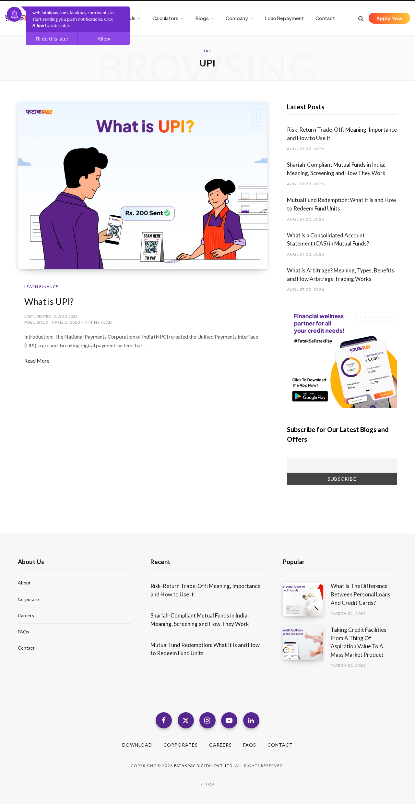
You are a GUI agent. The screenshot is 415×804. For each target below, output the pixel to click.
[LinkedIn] (251, 720)
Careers (26, 615)
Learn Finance (41, 286)
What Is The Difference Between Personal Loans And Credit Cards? (360, 594)
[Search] (358, 18)
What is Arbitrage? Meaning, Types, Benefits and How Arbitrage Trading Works (340, 274)
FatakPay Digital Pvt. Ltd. (204, 765)
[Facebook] (164, 720)
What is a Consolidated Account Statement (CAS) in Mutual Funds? (328, 239)
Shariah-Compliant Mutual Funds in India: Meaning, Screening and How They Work (336, 168)
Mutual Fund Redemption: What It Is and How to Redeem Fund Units (341, 204)
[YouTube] (229, 720)
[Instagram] (207, 720)
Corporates (180, 745)
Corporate (28, 599)
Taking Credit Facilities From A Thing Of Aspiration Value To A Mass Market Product (358, 642)
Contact (26, 648)
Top (209, 784)
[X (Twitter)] (186, 720)
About (24, 582)
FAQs (23, 631)
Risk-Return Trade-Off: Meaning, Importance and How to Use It (342, 133)
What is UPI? (49, 301)
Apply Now (389, 18)
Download (137, 745)
